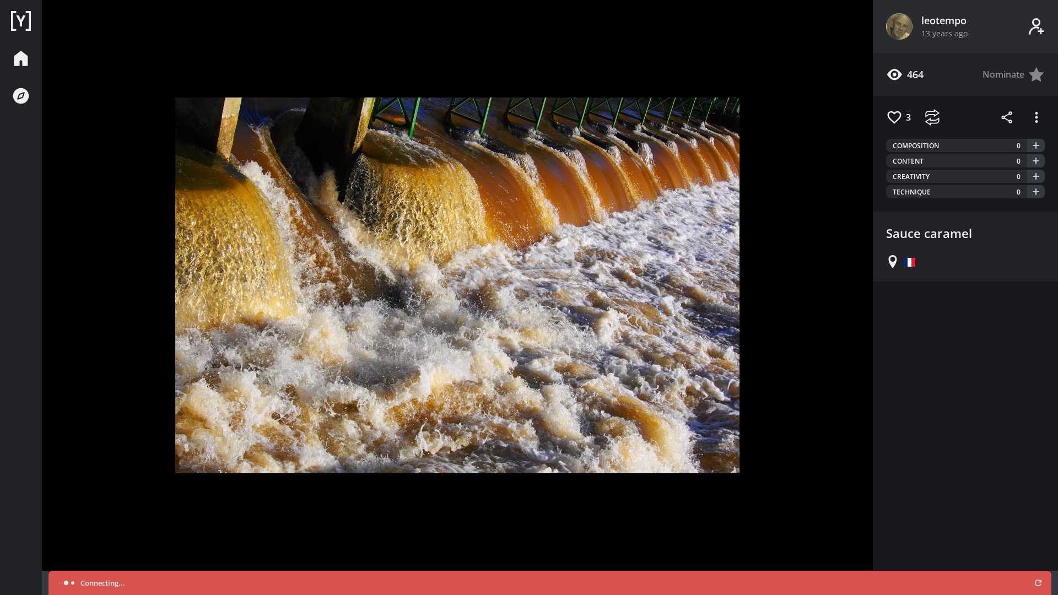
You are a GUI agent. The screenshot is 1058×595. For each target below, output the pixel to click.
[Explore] (20, 95)
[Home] (20, 20)
